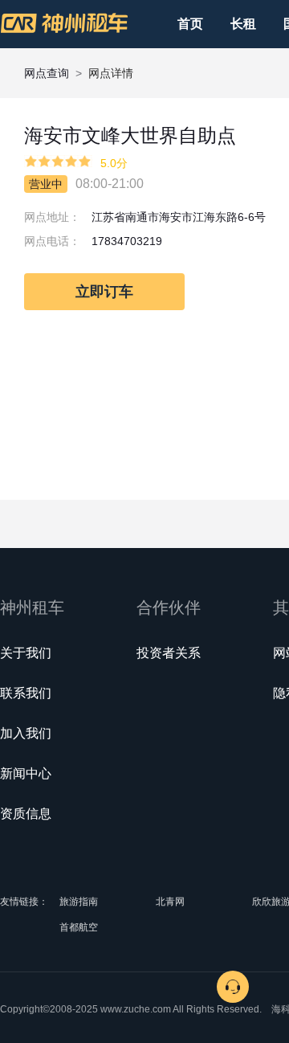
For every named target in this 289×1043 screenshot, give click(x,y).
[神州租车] (64, 23)
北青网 (170, 901)
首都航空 (78, 927)
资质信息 (25, 813)
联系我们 (25, 693)
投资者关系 (168, 653)
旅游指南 (78, 901)
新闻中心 (25, 773)
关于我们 (25, 653)
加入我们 (25, 733)
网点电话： (52, 241)
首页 (190, 24)
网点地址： (52, 217)
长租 (243, 24)
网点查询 (46, 73)
